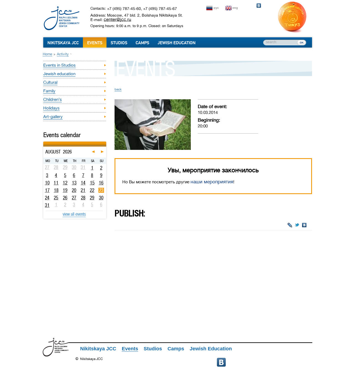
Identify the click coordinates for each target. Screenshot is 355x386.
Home (47, 54)
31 (47, 205)
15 (92, 182)
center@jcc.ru (117, 19)
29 (92, 197)
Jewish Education (177, 43)
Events (94, 43)
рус (216, 7)
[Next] (105, 142)
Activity (63, 54)
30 (101, 197)
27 (74, 197)
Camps (142, 43)
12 (65, 182)
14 (83, 182)
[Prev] (44, 142)
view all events (74, 214)
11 (56, 182)
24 (47, 197)
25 (56, 197)
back (118, 89)
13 (74, 182)
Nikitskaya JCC (63, 43)
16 (101, 182)
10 (47, 182)
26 (65, 197)
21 (83, 190)
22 (92, 190)
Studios (119, 43)
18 (56, 190)
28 (83, 197)
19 (65, 190)
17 (47, 190)
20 (74, 190)
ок (301, 42)
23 (101, 190)
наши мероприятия (212, 181)
